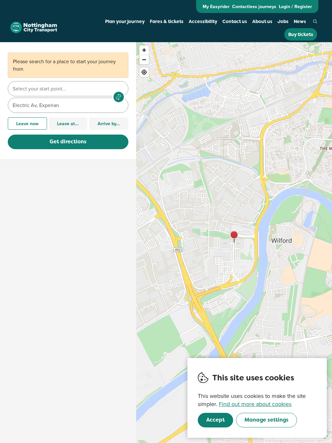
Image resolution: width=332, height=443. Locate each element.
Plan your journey (125, 21)
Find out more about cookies (255, 404)
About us (262, 21)
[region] (234, 242)
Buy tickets (300, 34)
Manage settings (266, 419)
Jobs (283, 21)
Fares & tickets (167, 21)
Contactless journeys (254, 6)
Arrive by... (109, 123)
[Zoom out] (144, 59)
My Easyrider (216, 6)
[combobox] (68, 88)
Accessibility (203, 21)
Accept (215, 419)
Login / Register (295, 6)
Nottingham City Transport (33, 27)
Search (315, 21)
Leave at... (68, 123)
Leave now (27, 123)
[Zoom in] (144, 50)
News (300, 21)
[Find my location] (144, 72)
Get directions (68, 141)
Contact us (234, 21)
